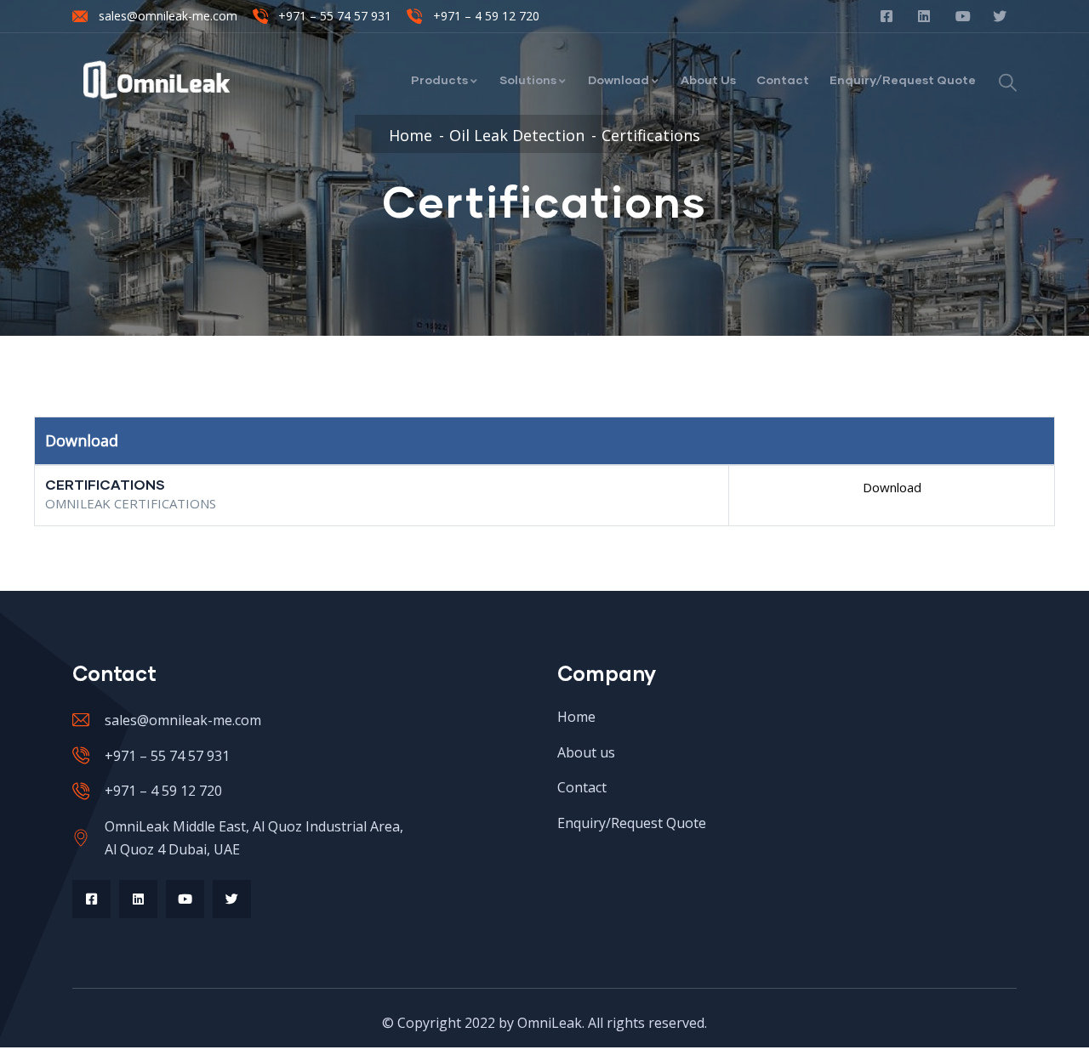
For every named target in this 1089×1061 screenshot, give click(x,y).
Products (439, 79)
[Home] (157, 80)
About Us (708, 79)
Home (410, 135)
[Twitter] (232, 899)
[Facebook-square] (91, 899)
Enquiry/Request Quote (903, 79)
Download (618, 79)
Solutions (527, 79)
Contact (782, 79)
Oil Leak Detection (516, 135)
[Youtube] (185, 899)
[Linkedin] (138, 899)
